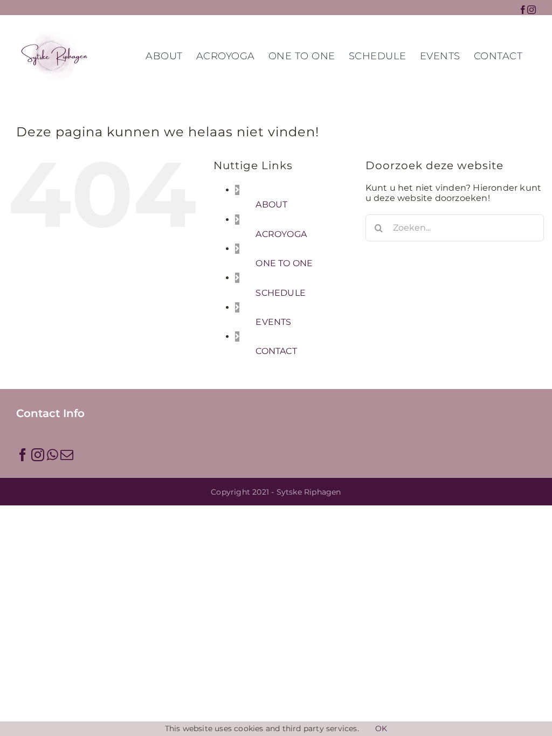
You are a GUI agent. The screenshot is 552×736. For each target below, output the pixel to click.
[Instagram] (37, 454)
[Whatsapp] (52, 454)
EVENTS (273, 322)
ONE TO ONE (284, 263)
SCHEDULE (281, 293)
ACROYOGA (281, 234)
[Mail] (66, 454)
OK (381, 728)
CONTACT (276, 351)
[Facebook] (22, 454)
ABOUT (271, 204)
